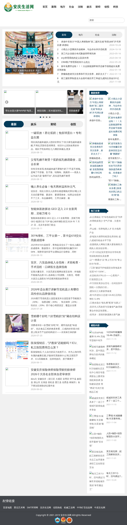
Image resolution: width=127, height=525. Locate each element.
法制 (80, 6)
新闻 (53, 6)
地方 (62, 6)
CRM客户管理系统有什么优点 (75, 62)
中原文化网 (99, 507)
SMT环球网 (32, 507)
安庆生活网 (45, 507)
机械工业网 (69, 507)
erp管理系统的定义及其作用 (75, 57)
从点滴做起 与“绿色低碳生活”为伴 (106, 216)
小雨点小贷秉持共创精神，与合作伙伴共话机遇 (84, 49)
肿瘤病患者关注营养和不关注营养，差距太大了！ (85, 73)
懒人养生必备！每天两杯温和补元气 (53, 186)
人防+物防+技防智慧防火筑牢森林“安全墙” (114, 436)
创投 (106, 6)
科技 (115, 6)
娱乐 (89, 6)
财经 (98, 6)
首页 (45, 6)
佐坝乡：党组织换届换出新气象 (105, 314)
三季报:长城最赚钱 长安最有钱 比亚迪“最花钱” (114, 418)
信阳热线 (57, 507)
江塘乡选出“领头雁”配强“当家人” (105, 302)
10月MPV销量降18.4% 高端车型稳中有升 (114, 335)
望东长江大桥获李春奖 (101, 291)
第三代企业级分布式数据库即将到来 (78, 53)
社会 (71, 6)
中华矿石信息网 (84, 507)
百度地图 (7, 507)
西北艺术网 (19, 507)
